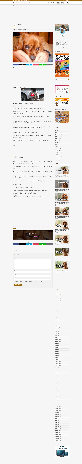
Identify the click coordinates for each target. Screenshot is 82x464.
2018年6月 (58, 394)
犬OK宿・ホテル (59, 150)
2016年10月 (58, 434)
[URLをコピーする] (49, 64)
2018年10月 (58, 386)
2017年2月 (58, 426)
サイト (15, 277)
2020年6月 (58, 349)
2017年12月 (58, 406)
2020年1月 (58, 359)
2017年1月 (58, 428)
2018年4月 (58, 398)
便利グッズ (58, 142)
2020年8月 (58, 345)
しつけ (57, 130)
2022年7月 (58, 315)
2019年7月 (58, 369)
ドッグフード (59, 136)
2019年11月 (58, 363)
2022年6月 (58, 317)
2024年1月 (58, 304)
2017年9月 (58, 412)
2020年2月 (58, 357)
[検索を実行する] (68, 79)
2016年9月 (58, 436)
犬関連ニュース (59, 152)
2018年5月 (58, 396)
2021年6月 (58, 331)
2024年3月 (58, 302)
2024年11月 (58, 298)
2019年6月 (58, 371)
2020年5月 (58, 351)
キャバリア (58, 132)
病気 (57, 154)
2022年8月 (58, 313)
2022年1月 (58, 323)
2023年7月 (58, 307)
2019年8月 (58, 367)
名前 (15, 270)
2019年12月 (58, 361)
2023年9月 (58, 306)
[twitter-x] (64, 0)
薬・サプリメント (59, 158)
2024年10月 (58, 300)
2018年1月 (58, 404)
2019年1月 (58, 381)
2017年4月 (58, 422)
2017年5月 (58, 420)
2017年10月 (58, 410)
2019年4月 (58, 375)
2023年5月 (58, 309)
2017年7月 (58, 416)
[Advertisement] (41, 13)
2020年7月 (58, 347)
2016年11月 (58, 432)
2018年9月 (58, 388)
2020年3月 (58, 355)
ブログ (14, 228)
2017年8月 (58, 414)
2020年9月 (58, 343)
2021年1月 (58, 337)
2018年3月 (58, 400)
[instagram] (65, 0)
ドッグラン (58, 138)
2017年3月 (58, 424)
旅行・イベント (59, 148)
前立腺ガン (58, 144)
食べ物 (58, 160)
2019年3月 (58, 377)
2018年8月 (58, 390)
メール (15, 274)
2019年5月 (58, 373)
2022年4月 (58, 319)
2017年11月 (58, 408)
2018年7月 (58, 392)
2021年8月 (58, 329)
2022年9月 (58, 311)
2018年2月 (58, 402)
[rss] (67, 0)
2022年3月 (58, 321)
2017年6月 (58, 418)
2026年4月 (58, 296)
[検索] (68, 0)
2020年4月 (58, 353)
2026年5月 (58, 294)
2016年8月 (58, 438)
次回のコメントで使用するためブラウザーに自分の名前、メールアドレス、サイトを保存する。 (29, 281)
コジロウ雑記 (59, 134)
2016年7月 (58, 440)
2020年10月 (58, 341)
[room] (66, 0)
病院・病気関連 (59, 156)
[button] (16, 64)
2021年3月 (58, 335)
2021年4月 (58, 333)
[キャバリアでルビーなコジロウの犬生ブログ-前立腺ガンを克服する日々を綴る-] (22, 3)
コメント (15, 257)
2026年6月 (58, 292)
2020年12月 (58, 339)
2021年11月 (58, 327)
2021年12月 (58, 325)
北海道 (57, 146)
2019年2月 (58, 379)
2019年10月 (58, 365)
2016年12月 (58, 430)
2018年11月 (58, 384)
